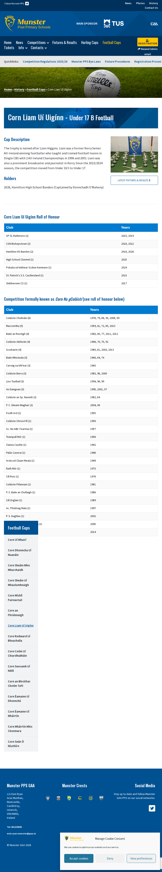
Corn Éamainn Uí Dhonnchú (18, 699)
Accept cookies (79, 858)
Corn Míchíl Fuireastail (15, 597)
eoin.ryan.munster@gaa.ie (21, 833)
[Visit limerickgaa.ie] (79, 798)
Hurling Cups (89, 42)
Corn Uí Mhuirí (17, 540)
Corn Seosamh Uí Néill (19, 668)
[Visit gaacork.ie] (58, 798)
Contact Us (151, 8)
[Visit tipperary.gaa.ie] (90, 798)
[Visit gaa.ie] (154, 24)
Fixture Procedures (117, 61)
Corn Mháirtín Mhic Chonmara (20, 729)
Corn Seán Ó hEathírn (16, 744)
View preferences (141, 858)
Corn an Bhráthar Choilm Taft (19, 683)
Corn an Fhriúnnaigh (16, 613)
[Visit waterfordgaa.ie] (101, 798)
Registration (147, 43)
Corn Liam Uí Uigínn (21, 625)
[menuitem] (5, 42)
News (128, 3)
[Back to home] (27, 23)
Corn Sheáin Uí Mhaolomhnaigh (18, 582)
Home (7, 42)
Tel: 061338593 (14, 826)
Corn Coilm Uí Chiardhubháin (17, 653)
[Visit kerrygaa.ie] (69, 798)
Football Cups (112, 42)
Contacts (37, 47)
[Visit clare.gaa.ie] (47, 798)
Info (21, 47)
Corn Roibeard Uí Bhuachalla (19, 638)
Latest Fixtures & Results (133, 180)
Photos (140, 3)
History (153, 3)
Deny (110, 858)
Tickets (9, 47)
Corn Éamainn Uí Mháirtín (18, 714)
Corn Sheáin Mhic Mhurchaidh (19, 567)
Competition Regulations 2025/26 (45, 61)
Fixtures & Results (64, 42)
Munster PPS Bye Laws (86, 61)
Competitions (36, 42)
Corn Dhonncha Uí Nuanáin (19, 552)
